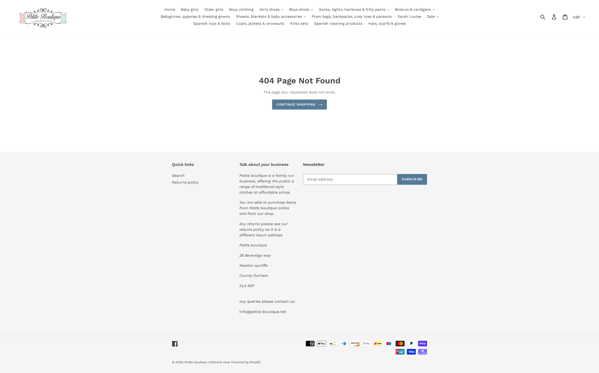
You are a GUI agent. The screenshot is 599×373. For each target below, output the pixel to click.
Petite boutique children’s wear (208, 362)
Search (178, 175)
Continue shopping (296, 104)
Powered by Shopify (246, 362)
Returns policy (185, 182)
